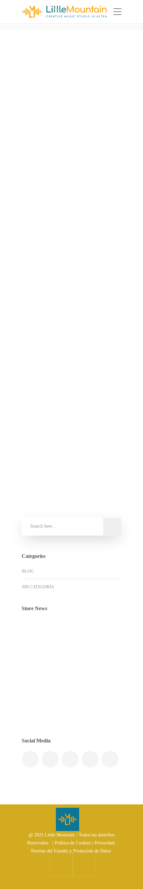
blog (28, 571)
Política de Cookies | (74, 842)
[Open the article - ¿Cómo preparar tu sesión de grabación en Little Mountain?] (46, 83)
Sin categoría (49, 253)
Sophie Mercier (54, 156)
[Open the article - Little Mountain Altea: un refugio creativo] (46, 310)
